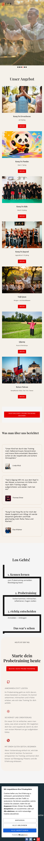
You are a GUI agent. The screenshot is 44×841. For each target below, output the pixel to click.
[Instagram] (30, 839)
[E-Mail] (34, 839)
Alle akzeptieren (19, 830)
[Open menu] (40, 4)
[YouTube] (38, 839)
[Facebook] (26, 839)
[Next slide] (42, 29)
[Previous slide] (1, 29)
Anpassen (20, 820)
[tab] (17, 67)
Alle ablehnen (19, 825)
